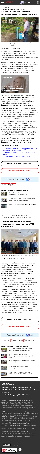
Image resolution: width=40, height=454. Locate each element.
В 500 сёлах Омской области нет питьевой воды (23, 204)
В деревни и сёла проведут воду (17, 156)
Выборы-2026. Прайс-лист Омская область (18, 390)
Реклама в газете (24, 387)
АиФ (12, 45)
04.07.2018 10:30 (6, 7)
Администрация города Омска (26, 255)
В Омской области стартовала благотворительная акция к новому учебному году (22, 356)
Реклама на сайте (8, 387)
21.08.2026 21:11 (5, 215)
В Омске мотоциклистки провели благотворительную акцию (18, 367)
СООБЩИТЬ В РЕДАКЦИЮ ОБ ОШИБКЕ (15, 395)
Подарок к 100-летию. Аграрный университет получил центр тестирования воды (22, 199)
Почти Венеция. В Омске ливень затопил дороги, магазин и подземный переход (23, 193)
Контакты (5, 392)
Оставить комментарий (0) (20, 171)
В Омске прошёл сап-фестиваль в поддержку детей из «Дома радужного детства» (22, 349)
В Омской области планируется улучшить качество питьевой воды (20, 150)
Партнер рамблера (17, 445)
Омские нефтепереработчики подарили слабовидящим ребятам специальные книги (22, 373)
